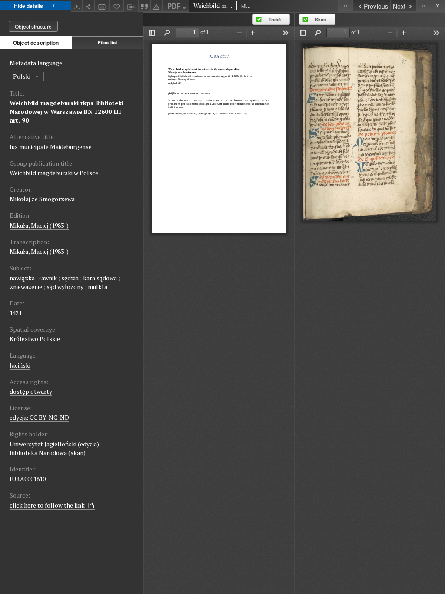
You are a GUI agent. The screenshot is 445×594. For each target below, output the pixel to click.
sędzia (70, 278)
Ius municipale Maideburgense (51, 147)
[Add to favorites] (116, 6)
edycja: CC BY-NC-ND (39, 417)
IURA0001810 (28, 479)
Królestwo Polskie (35, 339)
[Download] (77, 6)
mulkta (97, 286)
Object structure (33, 26)
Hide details (28, 6)
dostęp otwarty (31, 391)
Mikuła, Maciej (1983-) (39, 225)
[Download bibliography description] (131, 6)
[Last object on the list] (423, 6)
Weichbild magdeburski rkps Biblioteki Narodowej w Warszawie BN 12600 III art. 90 (66, 111)
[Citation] (145, 6)
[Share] (89, 6)
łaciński (20, 365)
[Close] (438, 6)
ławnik (48, 278)
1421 (16, 313)
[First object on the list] (345, 6)
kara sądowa (100, 278)
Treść (275, 19)
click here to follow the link (48, 505)
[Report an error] (156, 6)
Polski (22, 76)
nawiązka (22, 278)
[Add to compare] (102, 6)
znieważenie (26, 286)
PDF (173, 6)
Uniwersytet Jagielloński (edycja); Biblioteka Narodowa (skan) (55, 448)
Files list (107, 42)
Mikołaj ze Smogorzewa (42, 199)
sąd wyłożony (64, 286)
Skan (320, 19)
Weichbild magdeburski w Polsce (54, 173)
